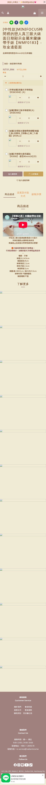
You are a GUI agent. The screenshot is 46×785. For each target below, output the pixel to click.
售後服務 (28, 710)
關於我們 (17, 706)
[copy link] (26, 22)
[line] (11, 22)
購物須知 (17, 713)
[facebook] (16, 22)
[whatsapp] (21, 22)
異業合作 (17, 710)
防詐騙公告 (27, 713)
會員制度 (28, 706)
